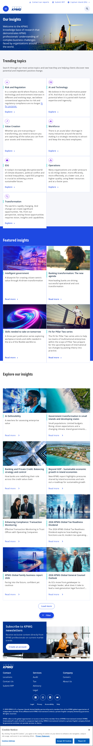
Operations (55, 165)
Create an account (17, 647)
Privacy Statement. (43, 736)
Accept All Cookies (64, 741)
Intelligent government (18, 273)
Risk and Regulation (16, 87)
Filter (46, 615)
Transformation (14, 201)
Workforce (55, 126)
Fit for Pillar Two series (61, 331)
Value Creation (13, 126)
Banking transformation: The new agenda (66, 275)
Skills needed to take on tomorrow (24, 331)
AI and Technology (59, 87)
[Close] (89, 729)
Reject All (81, 741)
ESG (8, 165)
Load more (46, 606)
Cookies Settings (8, 741)
